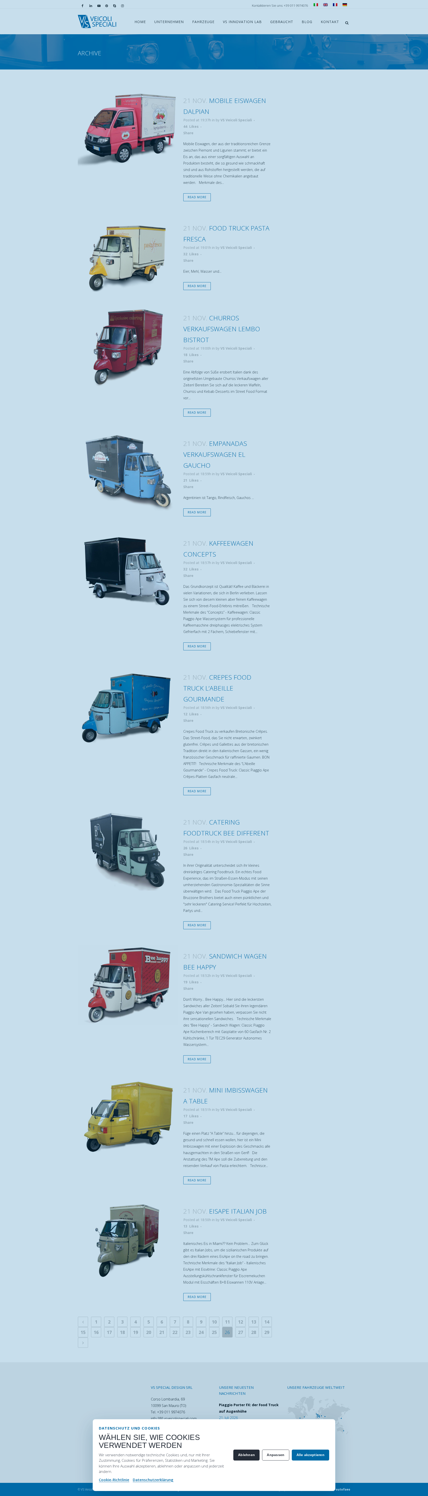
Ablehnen (246, 1455)
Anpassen (275, 1455)
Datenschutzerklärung (153, 1479)
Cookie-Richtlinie (114, 1479)
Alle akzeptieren (310, 1455)
